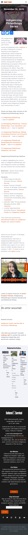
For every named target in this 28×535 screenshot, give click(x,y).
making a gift (5, 335)
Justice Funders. (15, 222)
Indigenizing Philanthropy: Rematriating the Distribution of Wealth (11, 142)
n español (17, 144)
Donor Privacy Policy (16, 529)
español (11, 119)
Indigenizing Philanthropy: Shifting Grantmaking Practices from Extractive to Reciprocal (14, 134)
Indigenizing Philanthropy (11, 117)
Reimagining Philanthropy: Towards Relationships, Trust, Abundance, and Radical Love (14, 126)
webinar (22, 47)
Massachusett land (20, 438)
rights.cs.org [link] (15, 251)
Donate (14, 491)
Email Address (14, 505)
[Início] (8, 2)
